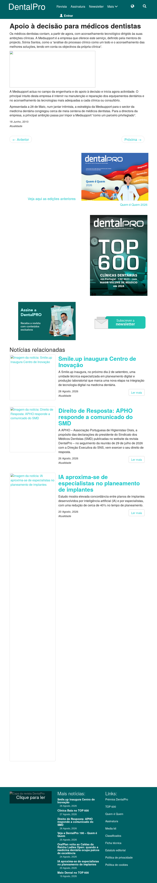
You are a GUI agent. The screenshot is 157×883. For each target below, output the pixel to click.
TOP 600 (110, 806)
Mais (111, 6)
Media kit (110, 828)
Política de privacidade (119, 857)
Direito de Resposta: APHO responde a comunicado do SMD (95, 416)
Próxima (132, 139)
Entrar (68, 15)
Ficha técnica (113, 843)
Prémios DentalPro (116, 799)
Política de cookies (116, 865)
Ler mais (136, 392)
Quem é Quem (114, 814)
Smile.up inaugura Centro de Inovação (97, 361)
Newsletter (96, 6)
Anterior (20, 139)
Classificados (113, 836)
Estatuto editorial (115, 850)
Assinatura (78, 6)
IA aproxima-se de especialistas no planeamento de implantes (99, 483)
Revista (61, 6)
